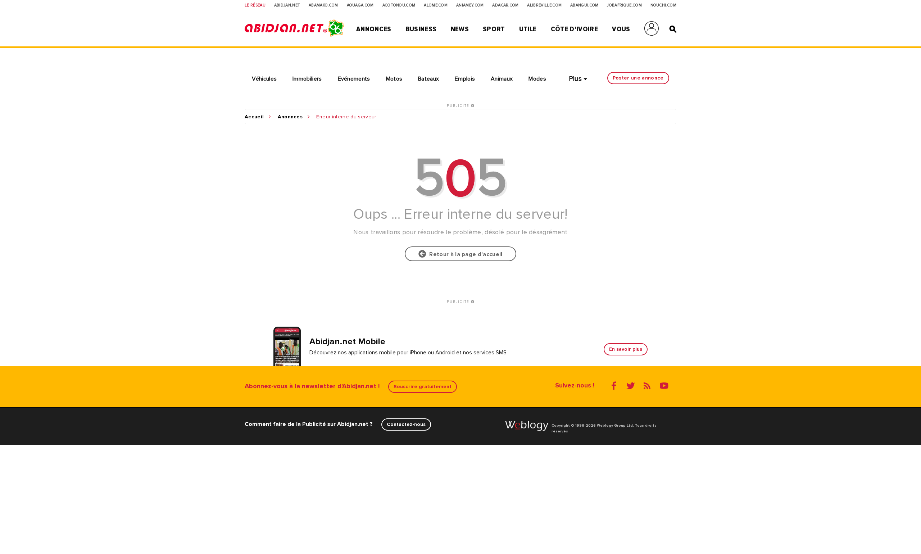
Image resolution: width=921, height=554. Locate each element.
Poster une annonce (638, 78)
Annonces (373, 29)
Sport (494, 29)
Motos (394, 78)
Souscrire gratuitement (423, 386)
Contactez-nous (406, 424)
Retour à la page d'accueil (464, 254)
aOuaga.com (360, 5)
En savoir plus (625, 349)
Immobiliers (307, 78)
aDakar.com (505, 5)
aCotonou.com (399, 5)
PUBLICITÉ (459, 106)
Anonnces (290, 116)
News (460, 29)
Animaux (502, 78)
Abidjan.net (287, 5)
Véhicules (264, 78)
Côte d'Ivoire (574, 29)
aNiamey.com (470, 5)
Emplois (465, 78)
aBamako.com (323, 5)
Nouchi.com (663, 5)
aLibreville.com (544, 5)
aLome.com (436, 5)
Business (421, 29)
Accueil (254, 116)
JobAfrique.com (624, 5)
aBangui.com (584, 5)
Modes (537, 78)
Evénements (354, 78)
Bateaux (428, 78)
